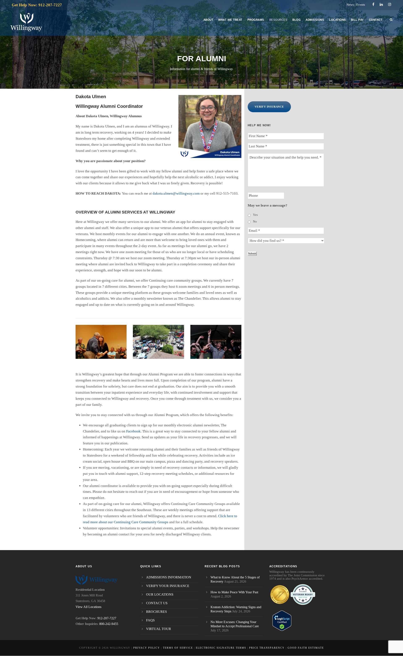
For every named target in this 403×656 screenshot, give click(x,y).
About (208, 19)
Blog (296, 19)
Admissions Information (168, 577)
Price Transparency (267, 647)
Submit (252, 253)
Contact (376, 19)
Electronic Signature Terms (221, 647)
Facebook (133, 431)
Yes (255, 214)
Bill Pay (357, 19)
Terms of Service (178, 647)
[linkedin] (381, 5)
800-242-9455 (108, 624)
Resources (278, 19)
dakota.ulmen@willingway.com (176, 193)
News (350, 4)
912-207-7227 (106, 618)
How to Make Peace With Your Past (234, 592)
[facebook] (373, 5)
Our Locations (159, 594)
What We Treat (230, 19)
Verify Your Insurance (167, 586)
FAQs (150, 620)
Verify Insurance (269, 106)
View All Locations (88, 607)
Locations (337, 19)
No (255, 221)
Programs (255, 19)
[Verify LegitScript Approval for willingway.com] (281, 620)
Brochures (156, 611)
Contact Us (156, 603)
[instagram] (389, 5)
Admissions (315, 19)
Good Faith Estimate (306, 647)
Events (360, 4)
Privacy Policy (146, 647)
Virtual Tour (158, 629)
